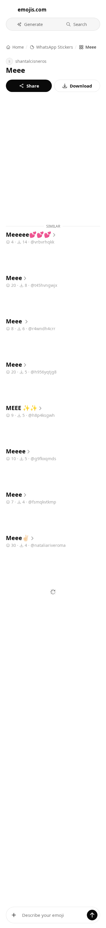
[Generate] (92, 915)
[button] (29, 24)
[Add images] (14, 915)
